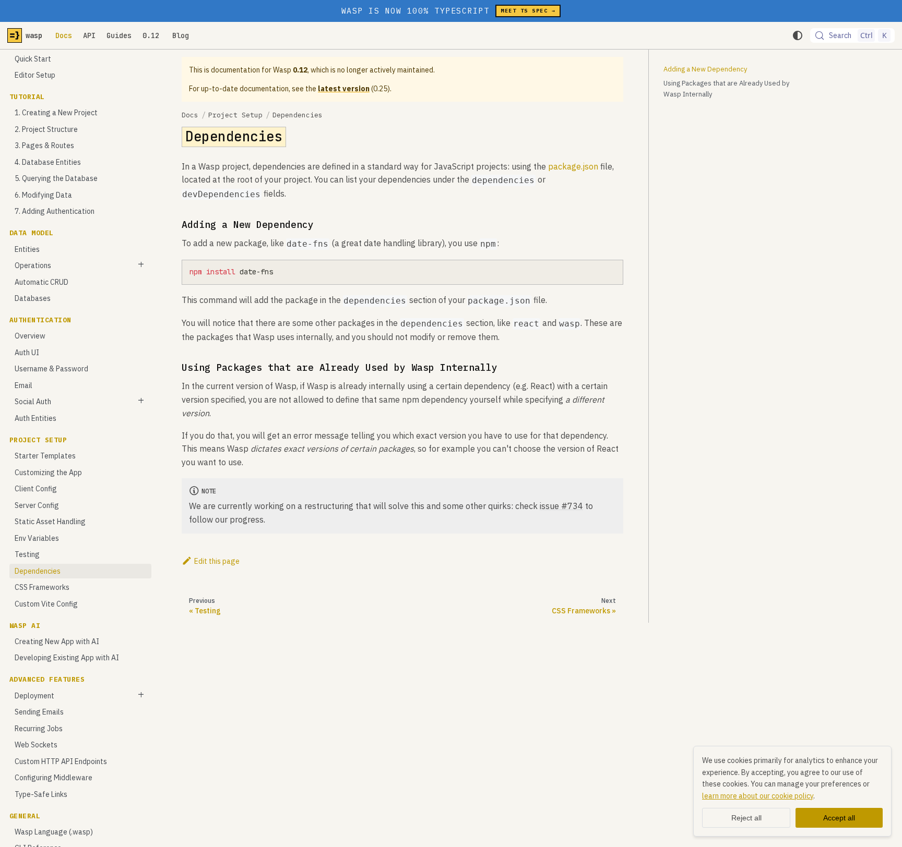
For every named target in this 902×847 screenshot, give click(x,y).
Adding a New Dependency (705, 69)
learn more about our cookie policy (757, 796)
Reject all (746, 818)
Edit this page (217, 561)
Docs (63, 35)
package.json (573, 166)
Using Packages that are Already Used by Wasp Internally (726, 89)
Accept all (839, 818)
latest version (344, 88)
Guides (119, 35)
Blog (180, 35)
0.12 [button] (151, 35)
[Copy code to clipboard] (613, 271)
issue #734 (561, 506)
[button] (80, 266)
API (89, 35)
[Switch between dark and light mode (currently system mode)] (797, 35)
